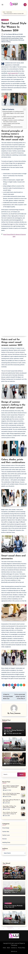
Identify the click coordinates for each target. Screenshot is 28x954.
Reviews (4, 838)
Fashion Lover (6, 835)
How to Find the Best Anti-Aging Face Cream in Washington (12, 892)
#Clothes (9, 36)
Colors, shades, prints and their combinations (11, 124)
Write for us (14, 951)
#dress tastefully (16, 36)
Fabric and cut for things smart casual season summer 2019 (13, 117)
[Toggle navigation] (2, 4)
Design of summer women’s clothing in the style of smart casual (13, 120)
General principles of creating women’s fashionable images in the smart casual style (13, 113)
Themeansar (14, 945)
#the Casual (21, 40)
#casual (5, 36)
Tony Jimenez (9, 34)
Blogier (21, 943)
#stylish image (4, 40)
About (8, 947)
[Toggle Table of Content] (23, 109)
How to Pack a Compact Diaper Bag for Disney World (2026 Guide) (11, 787)
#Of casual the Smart (14, 38)
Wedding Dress (6, 842)
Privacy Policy (21, 947)
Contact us (14, 947)
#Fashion (23, 36)
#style (21, 38)
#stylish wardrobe (13, 40)
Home (4, 947)
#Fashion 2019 (4, 38)
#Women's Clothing (5, 41)
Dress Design (5, 828)
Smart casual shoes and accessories (12, 127)
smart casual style (13, 73)
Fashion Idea (5, 19)
